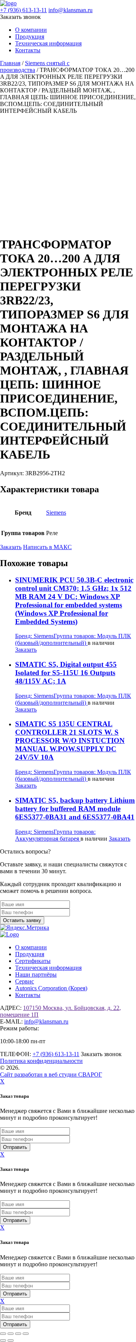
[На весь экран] (11, 1334)
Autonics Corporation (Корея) (51, 988)
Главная (10, 63)
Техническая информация (48, 43)
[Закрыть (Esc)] (26, 1334)
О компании (31, 30)
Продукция (29, 36)
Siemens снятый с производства (35, 66)
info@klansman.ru (70, 10)
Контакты (27, 50)
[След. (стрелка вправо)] (11, 1340)
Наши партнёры (36, 974)
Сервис (24, 981)
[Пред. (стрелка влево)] (3, 1340)
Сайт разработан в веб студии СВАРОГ (51, 1074)
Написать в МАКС (47, 547)
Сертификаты (33, 961)
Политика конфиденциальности (41, 1061)
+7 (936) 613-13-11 (23, 10)
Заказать (11, 547)
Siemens (56, 512)
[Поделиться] (18, 1334)
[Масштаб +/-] (3, 1334)
